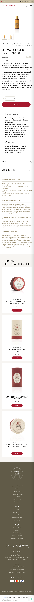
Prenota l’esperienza (17, 494)
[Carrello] (26, 6)
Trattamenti (17, 502)
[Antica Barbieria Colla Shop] (17, 473)
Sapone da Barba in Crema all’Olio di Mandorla (17, 446)
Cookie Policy (17, 533)
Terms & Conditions (17, 535)
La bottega (17, 496)
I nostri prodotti (12, 44)
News (17, 489)
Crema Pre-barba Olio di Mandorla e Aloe (17, 302)
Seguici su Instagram (18, 569)
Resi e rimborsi (17, 528)
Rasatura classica (22, 44)
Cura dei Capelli (17, 512)
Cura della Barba (17, 515)
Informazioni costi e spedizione (25, 1)
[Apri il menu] (31, 6)
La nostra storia (17, 499)
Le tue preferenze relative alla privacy (18, 597)
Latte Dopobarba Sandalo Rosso (17, 398)
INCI (4, 161)
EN (4, 1)
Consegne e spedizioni (17, 538)
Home (5, 44)
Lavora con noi (17, 491)
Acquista (16, 104)
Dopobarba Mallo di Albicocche (17, 350)
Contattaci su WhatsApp (18, 572)
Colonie (17, 509)
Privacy (17, 530)
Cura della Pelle (17, 520)
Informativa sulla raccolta (9, 600)
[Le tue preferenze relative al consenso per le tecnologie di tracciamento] (31, 599)
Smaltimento (8, 170)
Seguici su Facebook (18, 567)
